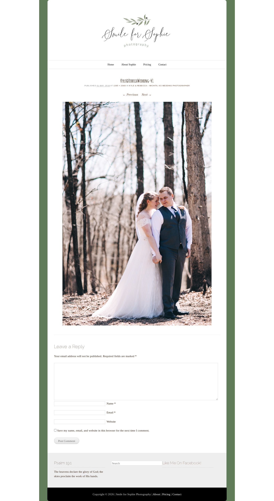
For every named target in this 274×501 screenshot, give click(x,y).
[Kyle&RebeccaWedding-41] (137, 214)
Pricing (147, 64)
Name (111, 403)
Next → (147, 94)
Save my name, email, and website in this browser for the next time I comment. (103, 430)
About (156, 494)
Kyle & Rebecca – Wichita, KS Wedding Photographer (159, 86)
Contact (162, 64)
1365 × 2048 (120, 86)
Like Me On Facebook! (181, 463)
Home (111, 64)
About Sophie (128, 64)
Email (111, 412)
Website (111, 421)
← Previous (130, 94)
